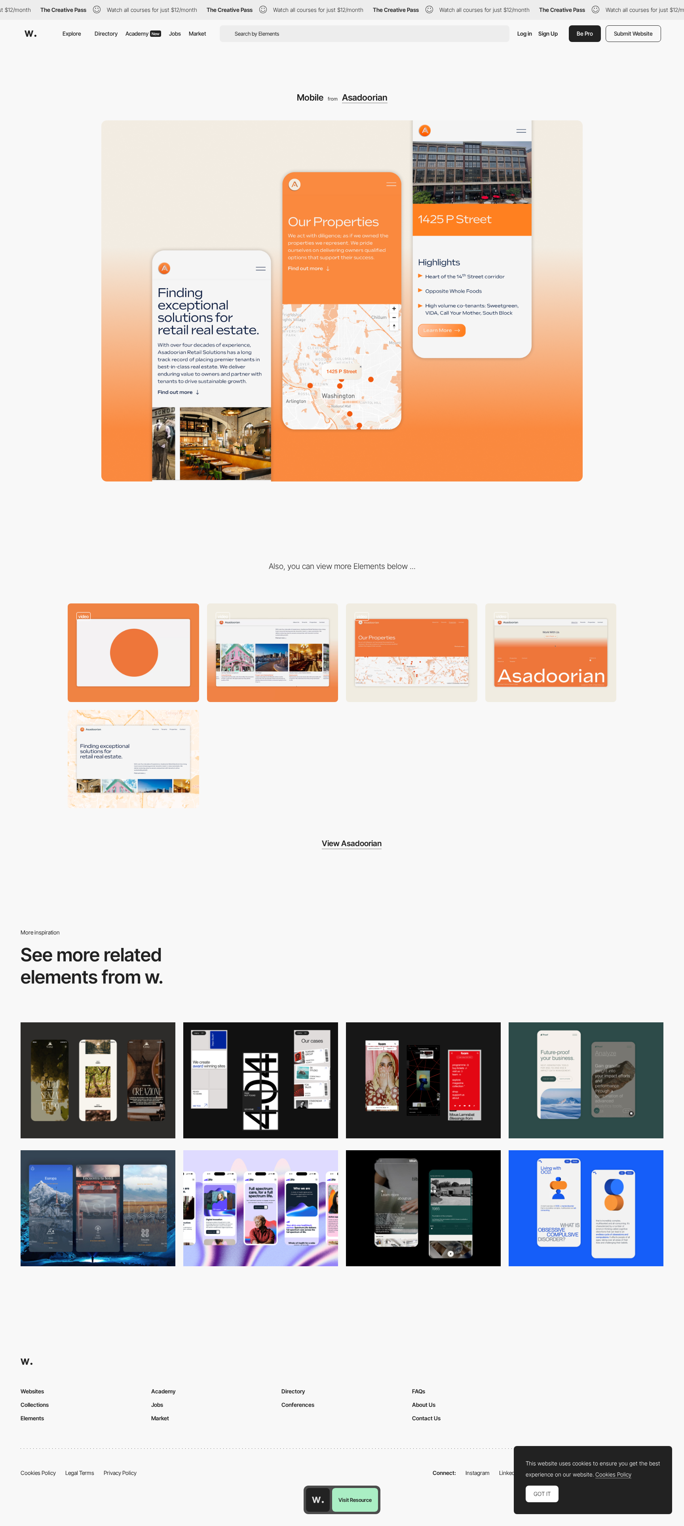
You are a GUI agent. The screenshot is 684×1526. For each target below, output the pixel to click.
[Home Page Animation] (133, 652)
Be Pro (585, 33)
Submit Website (633, 33)
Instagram (478, 1472)
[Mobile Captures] (586, 1080)
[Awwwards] (30, 33)
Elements (32, 1418)
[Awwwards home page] (318, 1500)
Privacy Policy (120, 1472)
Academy (142, 33)
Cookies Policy (38, 1472)
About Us (423, 1404)
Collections (35, 1404)
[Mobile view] (423, 1080)
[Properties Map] (411, 652)
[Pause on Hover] (272, 652)
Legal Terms (79, 1472)
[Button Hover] (551, 652)
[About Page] (423, 1208)
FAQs (418, 1391)
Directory (106, 33)
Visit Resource (355, 1500)
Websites (32, 1391)
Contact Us (426, 1418)
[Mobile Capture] (586, 1208)
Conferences (297, 1404)
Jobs (175, 33)
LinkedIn (509, 1472)
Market (197, 33)
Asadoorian (365, 97)
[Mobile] (98, 1080)
